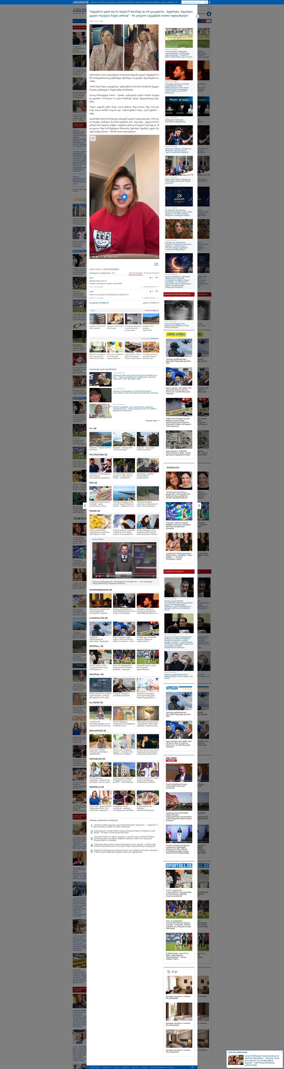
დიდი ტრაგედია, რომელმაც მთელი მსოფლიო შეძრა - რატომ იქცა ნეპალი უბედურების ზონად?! (178, 453)
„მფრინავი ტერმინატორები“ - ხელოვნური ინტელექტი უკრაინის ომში (178, 361)
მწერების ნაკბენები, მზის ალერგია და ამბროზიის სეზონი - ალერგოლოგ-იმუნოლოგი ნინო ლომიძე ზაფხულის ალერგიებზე (97, 356)
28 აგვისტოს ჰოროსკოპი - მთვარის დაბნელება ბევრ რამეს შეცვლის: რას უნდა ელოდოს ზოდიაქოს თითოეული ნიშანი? (178, 212)
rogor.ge (94, 511)
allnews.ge (96, 703)
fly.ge (93, 429)
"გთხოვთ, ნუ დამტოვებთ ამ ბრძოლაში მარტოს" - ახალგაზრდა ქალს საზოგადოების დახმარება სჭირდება (135, 392)
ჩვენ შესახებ (106, 1067)
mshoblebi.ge (97, 759)
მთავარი (94, 2)
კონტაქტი (135, 1067)
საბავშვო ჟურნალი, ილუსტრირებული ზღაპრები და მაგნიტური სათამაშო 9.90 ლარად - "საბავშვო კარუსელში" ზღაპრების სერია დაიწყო (151, 356)
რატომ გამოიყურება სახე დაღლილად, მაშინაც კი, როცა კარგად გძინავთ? (176, 325)
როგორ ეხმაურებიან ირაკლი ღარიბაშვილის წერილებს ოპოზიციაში (176, 786)
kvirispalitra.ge (98, 618)
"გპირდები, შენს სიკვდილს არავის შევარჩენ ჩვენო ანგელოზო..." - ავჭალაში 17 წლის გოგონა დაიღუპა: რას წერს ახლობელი (126, 826)
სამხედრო (139, 2)
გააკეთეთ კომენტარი (99, 303)
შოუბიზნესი (148, 2)
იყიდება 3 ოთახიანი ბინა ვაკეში (115, 327)
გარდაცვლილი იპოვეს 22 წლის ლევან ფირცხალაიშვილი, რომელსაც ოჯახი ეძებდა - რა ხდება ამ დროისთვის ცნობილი (124, 832)
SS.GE (93, 310)
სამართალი (121, 2)
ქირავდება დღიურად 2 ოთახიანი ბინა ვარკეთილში (133, 328)
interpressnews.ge (100, 590)
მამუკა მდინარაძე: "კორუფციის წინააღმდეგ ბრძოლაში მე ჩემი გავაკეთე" (178, 181)
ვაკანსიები (144, 1067)
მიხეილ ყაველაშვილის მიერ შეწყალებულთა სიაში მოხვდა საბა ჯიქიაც (178, 676)
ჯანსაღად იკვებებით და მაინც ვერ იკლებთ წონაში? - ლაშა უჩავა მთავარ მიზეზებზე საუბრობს (115, 356)
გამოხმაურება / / (151, 286)
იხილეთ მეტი (151, 421)
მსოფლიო (130, 2)
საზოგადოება (111, 2)
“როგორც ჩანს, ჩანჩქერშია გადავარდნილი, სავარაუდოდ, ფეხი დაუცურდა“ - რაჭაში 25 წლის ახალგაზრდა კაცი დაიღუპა (178, 54)
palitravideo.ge (98, 455)
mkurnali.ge (96, 675)
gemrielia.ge (96, 787)
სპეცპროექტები (95, 1067)
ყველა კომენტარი (151, 303)
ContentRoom (154, 338)
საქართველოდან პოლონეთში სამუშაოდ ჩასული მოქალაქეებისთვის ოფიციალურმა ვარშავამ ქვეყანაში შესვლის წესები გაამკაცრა (179, 816)
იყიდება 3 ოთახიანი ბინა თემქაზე (97, 327)
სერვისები (125, 1067)
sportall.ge (96, 646)
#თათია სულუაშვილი (111, 269)
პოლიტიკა (102, 2)
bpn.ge (93, 483)
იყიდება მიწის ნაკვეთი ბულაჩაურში (148, 328)
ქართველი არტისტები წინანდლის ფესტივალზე (175, 121)
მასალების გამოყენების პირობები (162, 1067)
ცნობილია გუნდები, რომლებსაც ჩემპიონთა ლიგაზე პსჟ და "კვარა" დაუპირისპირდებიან (178, 150)
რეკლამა (116, 1067)
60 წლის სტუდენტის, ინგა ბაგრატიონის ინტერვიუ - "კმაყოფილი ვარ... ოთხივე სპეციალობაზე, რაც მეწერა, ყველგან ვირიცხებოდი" (135, 408)
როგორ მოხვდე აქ (151, 310)
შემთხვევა (156, 2)
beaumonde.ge (97, 731)
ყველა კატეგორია (168, 2)
